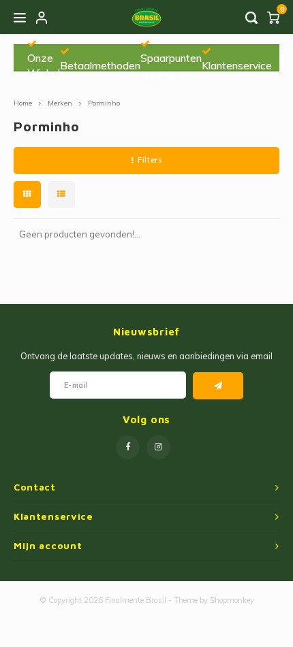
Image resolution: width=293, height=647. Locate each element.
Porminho (104, 103)
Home (23, 103)
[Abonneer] (218, 385)
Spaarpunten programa (171, 65)
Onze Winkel (43, 65)
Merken (60, 103)
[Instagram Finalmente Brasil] (158, 447)
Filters (149, 160)
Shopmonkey (232, 600)
